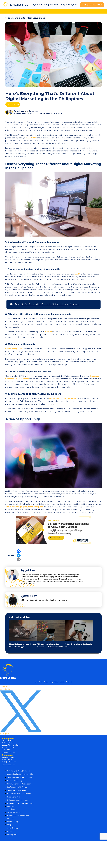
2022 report (31, 138)
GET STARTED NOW (92, 4)
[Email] (19, 559)
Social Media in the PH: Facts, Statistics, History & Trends (50, 304)
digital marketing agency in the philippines (24, 507)
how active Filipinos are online (62, 399)
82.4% (78, 274)
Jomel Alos (33, 111)
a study (48, 332)
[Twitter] (19, 555)
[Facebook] (19, 551)
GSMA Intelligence (13, 349)
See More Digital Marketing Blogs (26, 18)
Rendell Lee (19, 111)
